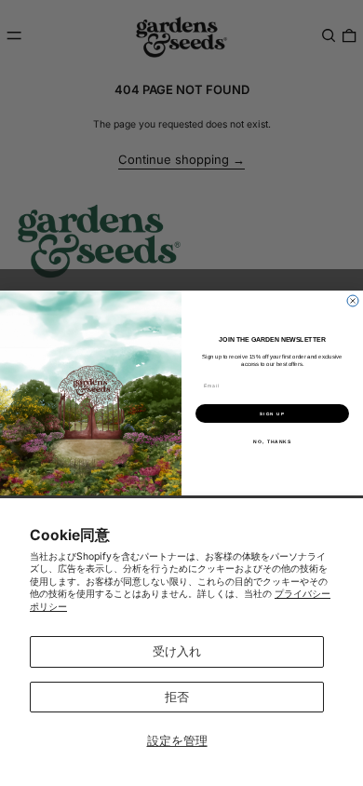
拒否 (177, 696)
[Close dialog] (352, 300)
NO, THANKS (272, 441)
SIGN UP (272, 413)
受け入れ (177, 651)
